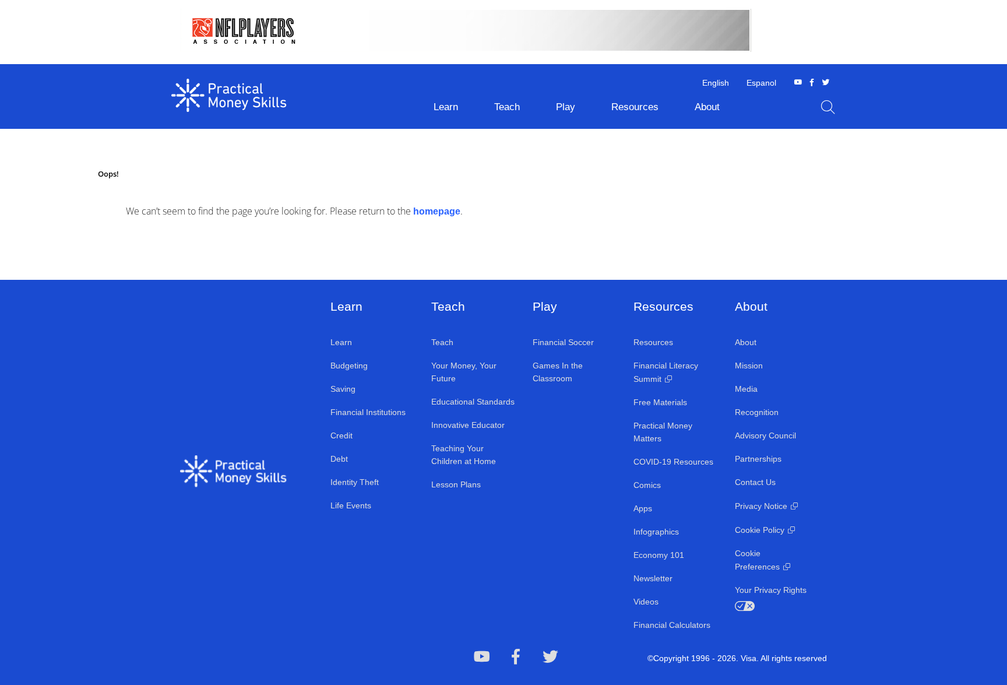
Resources (653, 342)
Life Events (350, 505)
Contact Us (755, 482)
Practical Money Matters (662, 432)
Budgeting (349, 365)
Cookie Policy (759, 530)
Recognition (757, 412)
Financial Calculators (671, 625)
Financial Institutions (368, 412)
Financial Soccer (563, 342)
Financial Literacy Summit (665, 372)
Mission (749, 365)
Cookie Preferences (757, 560)
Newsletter (652, 578)
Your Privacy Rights (771, 590)
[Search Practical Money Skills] (828, 107)
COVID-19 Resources (673, 461)
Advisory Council (765, 435)
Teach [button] (507, 107)
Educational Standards (473, 401)
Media (746, 389)
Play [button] (565, 107)
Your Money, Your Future (464, 372)
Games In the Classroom (558, 372)
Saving (342, 389)
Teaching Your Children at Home (463, 455)
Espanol (761, 82)
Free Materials (660, 402)
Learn (341, 342)
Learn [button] (446, 107)
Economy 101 (658, 555)
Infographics (656, 531)
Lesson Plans (456, 484)
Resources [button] (635, 107)
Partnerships (758, 458)
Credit (341, 435)
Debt (339, 458)
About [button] (707, 107)
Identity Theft (354, 482)
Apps (642, 508)
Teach (442, 342)
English (715, 82)
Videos (646, 601)
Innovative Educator (468, 425)
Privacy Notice (761, 506)
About (745, 342)
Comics (647, 485)
